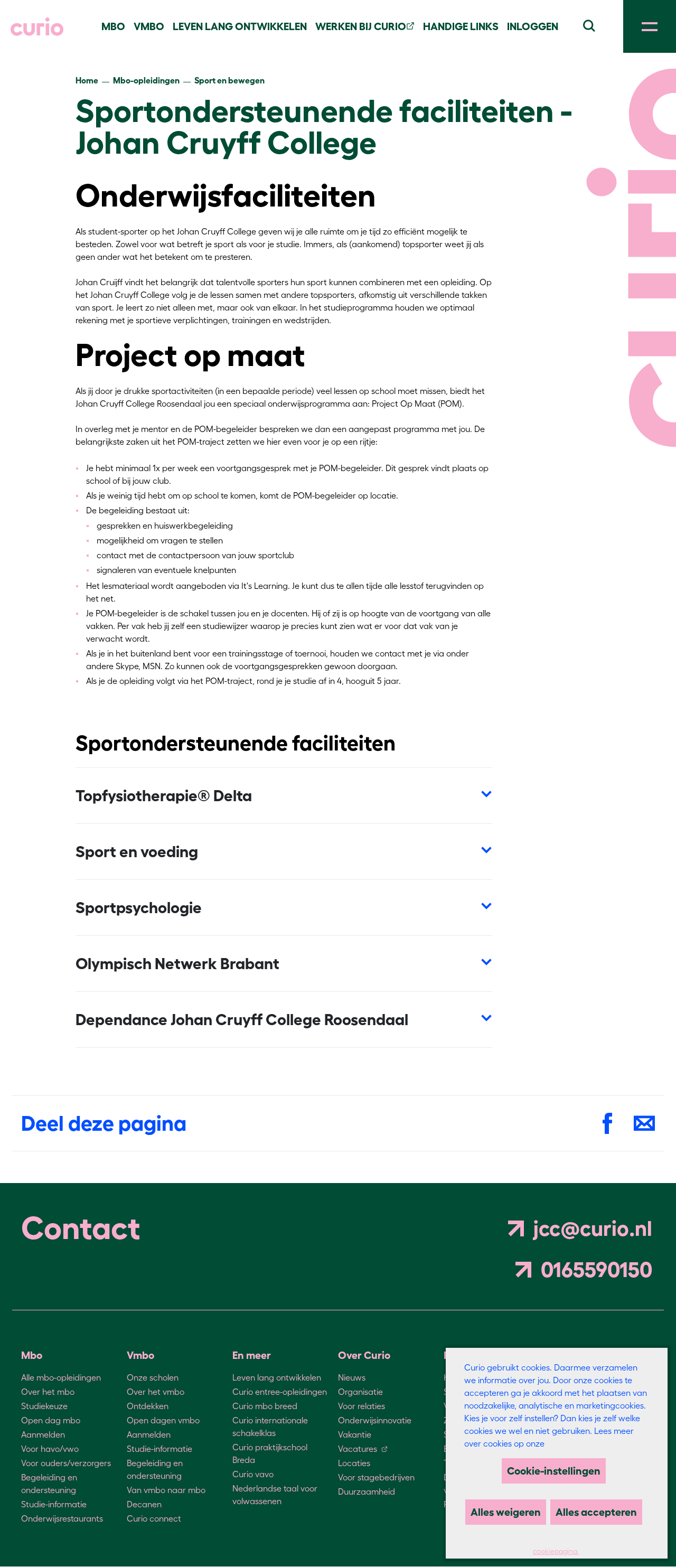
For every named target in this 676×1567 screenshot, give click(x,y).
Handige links (461, 26)
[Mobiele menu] (649, 26)
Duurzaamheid (366, 1491)
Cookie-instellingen (553, 1471)
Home (87, 80)
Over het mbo (47, 1391)
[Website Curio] (37, 26)
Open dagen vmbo (163, 1420)
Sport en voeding (137, 851)
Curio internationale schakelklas (270, 1426)
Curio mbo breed (264, 1406)
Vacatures (357, 1448)
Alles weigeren (506, 1512)
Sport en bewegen (229, 80)
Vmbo (149, 26)
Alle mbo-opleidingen (61, 1377)
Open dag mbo (50, 1420)
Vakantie (354, 1434)
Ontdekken (147, 1406)
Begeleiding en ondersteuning (49, 1483)
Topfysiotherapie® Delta (164, 795)
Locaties (354, 1463)
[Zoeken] (588, 24)
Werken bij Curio (360, 26)
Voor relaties (361, 1406)
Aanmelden (43, 1434)
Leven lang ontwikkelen (276, 1377)
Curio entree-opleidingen (279, 1391)
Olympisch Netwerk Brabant (177, 963)
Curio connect (154, 1518)
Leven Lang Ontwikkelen (240, 26)
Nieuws (351, 1377)
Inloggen (532, 26)
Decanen (144, 1504)
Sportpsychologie (139, 907)
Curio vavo (253, 1474)
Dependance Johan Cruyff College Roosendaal (242, 1019)
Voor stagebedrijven (376, 1477)
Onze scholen (153, 1377)
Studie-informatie (54, 1504)
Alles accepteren (596, 1512)
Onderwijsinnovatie (374, 1420)
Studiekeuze (44, 1406)
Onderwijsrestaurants (62, 1518)
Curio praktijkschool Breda (269, 1453)
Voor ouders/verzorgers (66, 1463)
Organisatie (360, 1391)
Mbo (113, 26)
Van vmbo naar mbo (166, 1490)
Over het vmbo (155, 1391)
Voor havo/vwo (50, 1448)
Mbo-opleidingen (146, 80)
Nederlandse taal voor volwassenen (274, 1495)
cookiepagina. (556, 1551)
